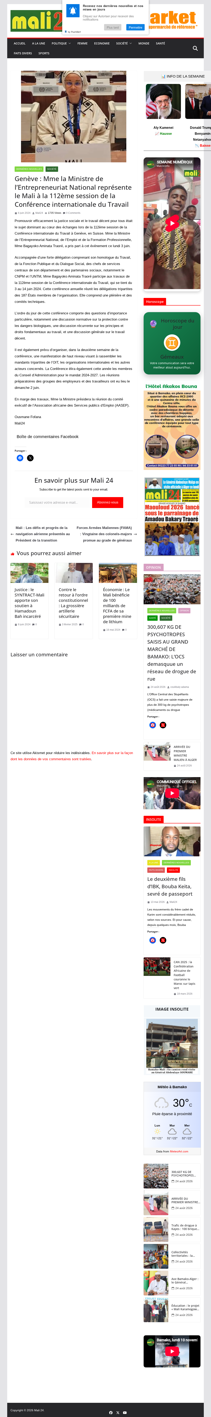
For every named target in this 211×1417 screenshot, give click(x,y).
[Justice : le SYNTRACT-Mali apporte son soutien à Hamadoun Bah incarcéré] (30, 566)
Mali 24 (39, 1410)
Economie (102, 43)
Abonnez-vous (107, 502)
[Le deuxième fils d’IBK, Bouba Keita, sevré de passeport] (172, 841)
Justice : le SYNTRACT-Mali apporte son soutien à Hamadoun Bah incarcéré (29, 603)
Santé (160, 43)
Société (122, 43)
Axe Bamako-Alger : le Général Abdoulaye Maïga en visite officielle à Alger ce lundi (185, 1280)
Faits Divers (23, 53)
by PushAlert (74, 31)
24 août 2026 (184, 1181)
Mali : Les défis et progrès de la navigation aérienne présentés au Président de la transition (43, 534)
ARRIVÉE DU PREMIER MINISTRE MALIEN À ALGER (185, 753)
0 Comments (73, 213)
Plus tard (113, 27)
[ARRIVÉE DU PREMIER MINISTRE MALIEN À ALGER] (157, 756)
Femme (82, 43)
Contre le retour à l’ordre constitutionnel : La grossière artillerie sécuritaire (73, 603)
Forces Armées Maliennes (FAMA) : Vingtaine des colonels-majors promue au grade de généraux (104, 534)
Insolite (173, 870)
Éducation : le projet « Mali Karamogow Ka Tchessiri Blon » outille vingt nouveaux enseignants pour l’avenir (185, 1307)
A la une (38, 43)
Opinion (184, 610)
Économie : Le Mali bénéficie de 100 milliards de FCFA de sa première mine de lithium (117, 605)
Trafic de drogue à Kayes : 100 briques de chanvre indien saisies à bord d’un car (184, 1227)
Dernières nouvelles (29, 169)
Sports (44, 53)
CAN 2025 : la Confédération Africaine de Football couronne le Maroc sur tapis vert (184, 975)
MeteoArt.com (179, 1151)
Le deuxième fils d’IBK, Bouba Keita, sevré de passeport (169, 886)
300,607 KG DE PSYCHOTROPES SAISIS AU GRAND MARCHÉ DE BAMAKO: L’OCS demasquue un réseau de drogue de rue (171, 652)
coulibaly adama (179, 687)
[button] (69, 43)
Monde (143, 43)
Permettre (135, 27)
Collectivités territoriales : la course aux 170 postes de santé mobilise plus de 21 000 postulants (184, 1254)
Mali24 (39, 213)
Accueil (20, 43)
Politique (59, 43)
